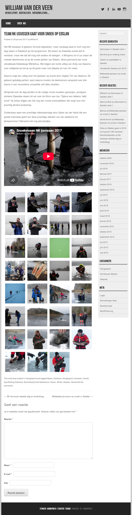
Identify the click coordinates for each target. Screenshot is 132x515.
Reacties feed (106, 305)
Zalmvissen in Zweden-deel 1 (113, 49)
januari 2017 (105, 179)
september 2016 (107, 189)
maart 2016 (105, 215)
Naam (7, 465)
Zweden (66, 382)
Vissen (53, 382)
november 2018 (107, 163)
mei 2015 (104, 252)
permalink (8, 385)
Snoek (86, 378)
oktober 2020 (106, 158)
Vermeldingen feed (108, 300)
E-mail (8, 474)
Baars (49, 378)
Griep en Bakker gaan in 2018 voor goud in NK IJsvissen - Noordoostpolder (113, 131)
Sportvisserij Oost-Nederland (36, 382)
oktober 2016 (106, 184)
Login (102, 295)
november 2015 (107, 226)
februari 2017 (106, 173)
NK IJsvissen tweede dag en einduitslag (24, 396)
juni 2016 (104, 200)
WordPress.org (106, 311)
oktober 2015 (106, 231)
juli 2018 (104, 168)
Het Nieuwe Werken (109, 273)
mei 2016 (104, 205)
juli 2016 (104, 194)
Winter (59, 382)
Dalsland (57, 378)
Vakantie (104, 279)
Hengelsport (31, 378)
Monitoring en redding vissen (112, 54)
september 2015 (107, 236)
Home (8, 23)
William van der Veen (28, 7)
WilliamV (34, 39)
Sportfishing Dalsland (13, 382)
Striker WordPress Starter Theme (55, 508)
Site (6, 482)
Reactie (8, 419)
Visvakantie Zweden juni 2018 (113, 68)
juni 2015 (104, 247)
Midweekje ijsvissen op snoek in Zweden (72, 396)
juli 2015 (104, 242)
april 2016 (104, 210)
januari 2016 (105, 221)
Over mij (21, 23)
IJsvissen (78, 378)
